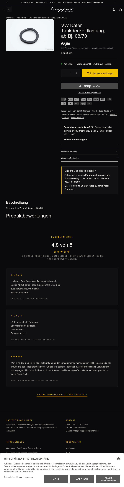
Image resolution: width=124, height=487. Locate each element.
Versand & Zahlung (69, 151)
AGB (68, 452)
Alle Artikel (21, 17)
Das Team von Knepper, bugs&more (22, 452)
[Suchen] (9, 9)
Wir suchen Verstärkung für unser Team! (23, 447)
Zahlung (65, 117)
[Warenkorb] (120, 9)
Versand (113, 114)
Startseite (10, 17)
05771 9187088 (83, 110)
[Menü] (3, 9)
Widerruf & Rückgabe (70, 158)
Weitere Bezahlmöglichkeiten (89, 92)
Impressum (70, 447)
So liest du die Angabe (75, 139)
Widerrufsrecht (77, 117)
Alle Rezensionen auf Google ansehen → (62, 394)
